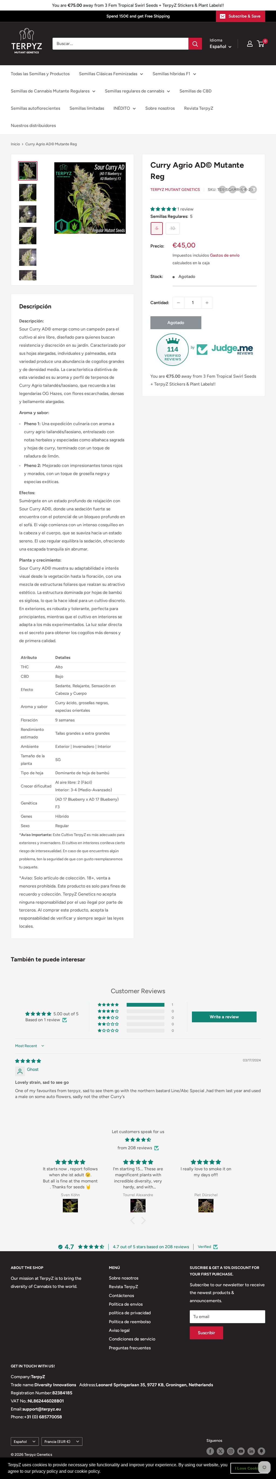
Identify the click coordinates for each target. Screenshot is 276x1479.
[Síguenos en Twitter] (220, 1451)
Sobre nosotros (160, 108)
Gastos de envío (225, 255)
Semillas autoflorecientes (35, 108)
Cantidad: (159, 302)
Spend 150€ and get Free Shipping (138, 16)
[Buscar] (195, 44)
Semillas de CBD (196, 91)
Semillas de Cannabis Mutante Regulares (50, 91)
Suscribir (206, 1332)
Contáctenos (121, 1295)
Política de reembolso (130, 1321)
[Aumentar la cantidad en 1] (207, 302)
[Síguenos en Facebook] (210, 1451)
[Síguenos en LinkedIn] (251, 1451)
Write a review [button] (224, 1016)
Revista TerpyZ (198, 108)
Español (20, 1441)
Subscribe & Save (244, 16)
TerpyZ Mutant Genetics (175, 189)
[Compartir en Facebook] (222, 189)
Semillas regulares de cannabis (134, 91)
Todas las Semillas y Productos (40, 73)
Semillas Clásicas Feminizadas (108, 73)
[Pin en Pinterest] (232, 189)
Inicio (15, 144)
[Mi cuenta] (250, 44)
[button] (102, 1472)
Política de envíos (126, 1304)
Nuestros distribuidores (33, 125)
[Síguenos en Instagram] (230, 1451)
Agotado (175, 322)
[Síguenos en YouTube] (241, 1451)
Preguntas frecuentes (130, 1347)
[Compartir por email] (253, 189)
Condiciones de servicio (132, 1339)
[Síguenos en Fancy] (261, 1451)
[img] (28, 1061)
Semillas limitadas (87, 108)
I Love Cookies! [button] (249, 1468)
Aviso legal (119, 1330)
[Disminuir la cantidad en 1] (178, 302)
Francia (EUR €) (57, 1441)
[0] (260, 43)
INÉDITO (121, 108)
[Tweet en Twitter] (243, 189)
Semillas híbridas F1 (171, 73)
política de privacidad (130, 1312)
